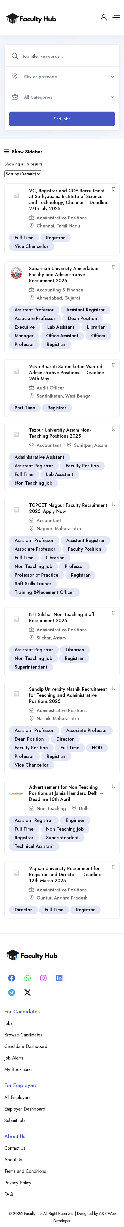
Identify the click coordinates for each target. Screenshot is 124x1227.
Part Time (25, 407)
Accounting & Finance (60, 290)
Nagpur (44, 528)
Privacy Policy (17, 1182)
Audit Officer (50, 388)
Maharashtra (68, 528)
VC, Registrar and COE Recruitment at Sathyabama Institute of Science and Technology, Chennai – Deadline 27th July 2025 (68, 199)
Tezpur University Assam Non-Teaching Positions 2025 (60, 433)
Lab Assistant (60, 327)
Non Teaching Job (33, 483)
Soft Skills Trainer (33, 583)
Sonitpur (83, 445)
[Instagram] (43, 978)
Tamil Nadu (68, 226)
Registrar (55, 237)
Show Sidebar (26, 151)
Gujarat (72, 298)
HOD (97, 747)
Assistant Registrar (85, 309)
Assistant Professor (34, 309)
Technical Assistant (34, 846)
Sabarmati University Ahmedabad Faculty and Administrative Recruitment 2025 (64, 274)
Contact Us (14, 1148)
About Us (13, 1159)
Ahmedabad (49, 298)
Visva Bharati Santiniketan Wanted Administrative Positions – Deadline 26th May (66, 372)
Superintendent (31, 667)
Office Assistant (62, 335)
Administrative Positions (62, 217)
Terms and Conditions (25, 1171)
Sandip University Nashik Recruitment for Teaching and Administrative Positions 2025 (68, 695)
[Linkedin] (59, 978)
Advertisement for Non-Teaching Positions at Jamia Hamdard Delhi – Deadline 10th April (66, 793)
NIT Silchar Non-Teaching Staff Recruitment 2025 (61, 617)
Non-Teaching (51, 808)
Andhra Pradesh (71, 898)
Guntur (44, 898)
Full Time (24, 237)
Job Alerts (13, 1058)
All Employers (17, 1097)
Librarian (96, 327)
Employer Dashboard (24, 1109)
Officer (98, 335)
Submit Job (14, 1120)
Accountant (49, 445)
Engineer (75, 820)
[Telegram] (11, 992)
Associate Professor (35, 318)
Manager (24, 335)
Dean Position (82, 318)
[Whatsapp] (27, 978)
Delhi (84, 808)
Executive (25, 327)
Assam (100, 445)
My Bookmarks (18, 1069)
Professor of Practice (36, 575)
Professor (24, 344)
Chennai (45, 226)
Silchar (44, 638)
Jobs (8, 1023)
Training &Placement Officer (44, 592)
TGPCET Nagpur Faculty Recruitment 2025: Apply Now (68, 508)
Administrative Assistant (39, 457)
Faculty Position (82, 465)
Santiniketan (50, 396)
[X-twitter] (27, 992)
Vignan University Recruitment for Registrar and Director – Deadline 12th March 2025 (65, 874)
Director (65, 739)
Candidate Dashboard (25, 1046)
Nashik (43, 718)
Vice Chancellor (31, 246)
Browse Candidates (23, 1035)
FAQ (8, 1194)
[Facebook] (11, 978)
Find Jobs (62, 119)
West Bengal (78, 396)
